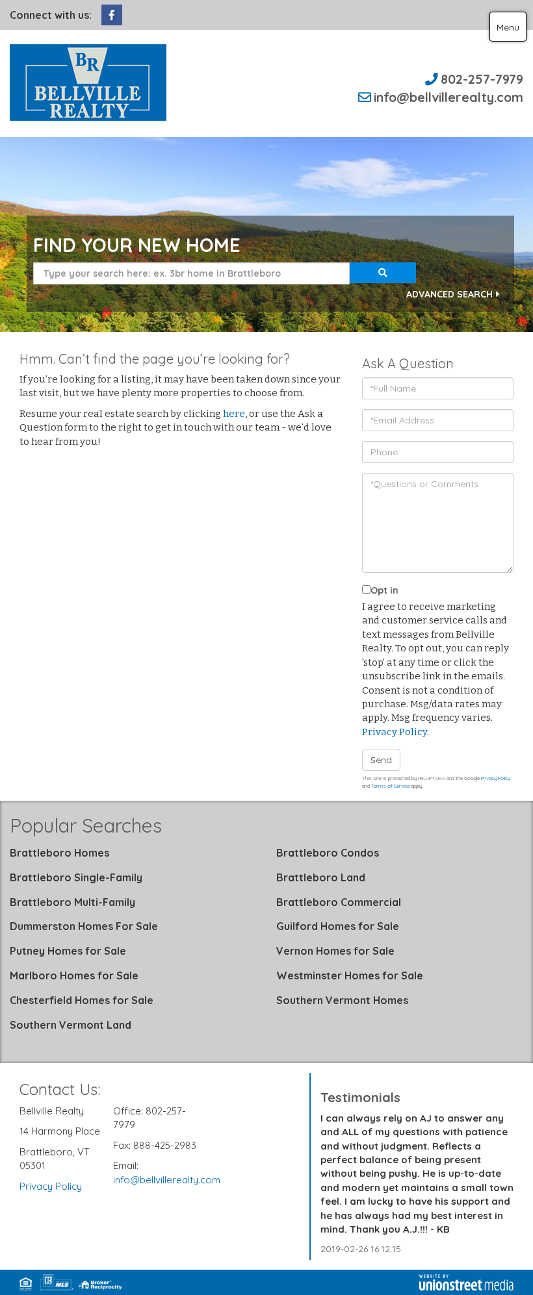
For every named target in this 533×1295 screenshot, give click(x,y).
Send (381, 760)
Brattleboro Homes (59, 852)
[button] (383, 272)
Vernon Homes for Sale (335, 950)
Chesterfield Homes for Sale (81, 1000)
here (234, 414)
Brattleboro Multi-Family (72, 902)
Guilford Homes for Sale (337, 926)
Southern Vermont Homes (342, 1000)
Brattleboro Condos (327, 852)
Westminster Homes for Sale (349, 975)
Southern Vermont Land (70, 1024)
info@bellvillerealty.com (448, 97)
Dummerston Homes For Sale (84, 926)
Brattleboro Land (320, 877)
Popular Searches (86, 825)
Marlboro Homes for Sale (74, 975)
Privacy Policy (394, 732)
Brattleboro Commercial (338, 902)
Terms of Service (390, 786)
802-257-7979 (482, 79)
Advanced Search (449, 294)
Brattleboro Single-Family (76, 877)
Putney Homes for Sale (68, 950)
